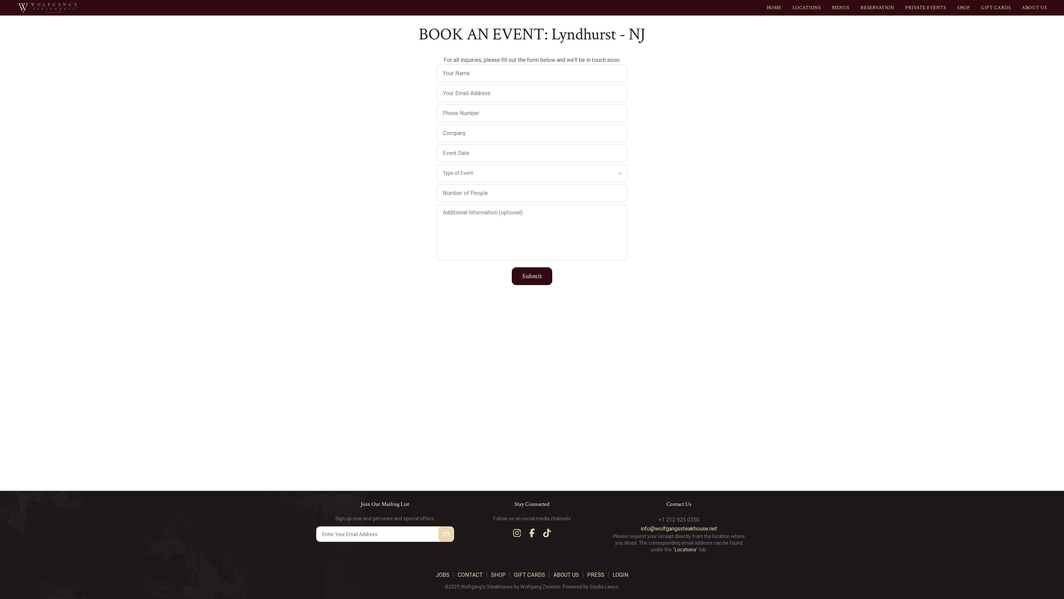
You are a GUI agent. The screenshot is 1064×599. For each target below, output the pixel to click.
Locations (806, 7)
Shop (963, 7)
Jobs (442, 575)
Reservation (877, 7)
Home (774, 7)
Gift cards (996, 7)
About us (1034, 7)
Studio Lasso (604, 587)
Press (595, 575)
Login (620, 575)
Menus (841, 7)
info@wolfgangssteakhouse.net (679, 528)
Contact (470, 575)
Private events (925, 7)
